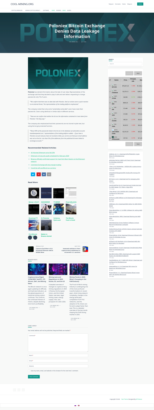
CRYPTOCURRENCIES (16, 10)
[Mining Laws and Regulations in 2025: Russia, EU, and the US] (58, 269)
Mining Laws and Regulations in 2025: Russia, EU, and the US (57, 279)
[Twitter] (132, 10)
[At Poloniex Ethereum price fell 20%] (46, 208)
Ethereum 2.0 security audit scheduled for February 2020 (50, 156)
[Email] (49, 174)
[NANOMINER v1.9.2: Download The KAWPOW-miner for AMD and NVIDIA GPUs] (46, 192)
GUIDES (69, 10)
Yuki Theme (124, 399)
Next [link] (138, 73)
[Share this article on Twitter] (35, 238)
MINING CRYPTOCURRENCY (32, 10)
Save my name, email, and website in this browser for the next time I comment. (54, 371)
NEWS (53, 10)
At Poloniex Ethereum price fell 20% (43, 153)
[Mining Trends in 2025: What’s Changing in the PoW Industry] (79, 269)
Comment (32, 335)
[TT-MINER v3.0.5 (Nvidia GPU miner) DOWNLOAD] (58, 192)
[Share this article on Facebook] (30, 238)
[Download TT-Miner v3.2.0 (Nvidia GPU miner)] (34, 208)
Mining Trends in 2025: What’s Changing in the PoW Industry (78, 279)
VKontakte (118, 4)
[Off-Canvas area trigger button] (142, 10)
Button (140, 4)
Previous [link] (129, 73)
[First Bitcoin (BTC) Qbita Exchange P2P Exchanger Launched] (34, 224)
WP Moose (139, 399)
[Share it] (44, 174)
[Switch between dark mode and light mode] (138, 10)
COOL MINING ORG (73, 41)
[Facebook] (129, 10)
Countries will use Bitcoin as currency (43, 168)
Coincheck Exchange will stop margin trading (46, 165)
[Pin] (39, 174)
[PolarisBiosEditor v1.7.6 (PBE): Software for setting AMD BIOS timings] (71, 192)
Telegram (111, 4)
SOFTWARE (46, 10)
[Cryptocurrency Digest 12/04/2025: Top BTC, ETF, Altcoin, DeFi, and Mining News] (37, 269)
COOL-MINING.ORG (22, 4)
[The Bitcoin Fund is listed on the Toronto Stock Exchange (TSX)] (71, 208)
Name (31, 355)
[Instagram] (134, 10)
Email (31, 361)
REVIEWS (58, 10)
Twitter (124, 4)
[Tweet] (33, 174)
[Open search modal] (140, 10)
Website (31, 366)
